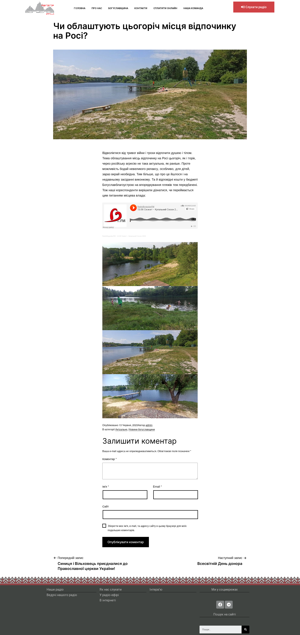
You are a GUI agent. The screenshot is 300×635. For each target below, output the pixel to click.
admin (149, 425)
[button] (253, 7)
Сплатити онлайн (165, 8)
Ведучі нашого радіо (62, 595)
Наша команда (193, 8)
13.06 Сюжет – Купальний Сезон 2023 (131, 236)
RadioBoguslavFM (108, 236)
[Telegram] (229, 605)
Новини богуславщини (142, 429)
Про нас (97, 8)
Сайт (105, 506)
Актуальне (121, 429)
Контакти (140, 8)
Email (157, 486)
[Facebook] (220, 605)
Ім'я (105, 486)
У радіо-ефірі (109, 595)
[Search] (245, 629)
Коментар (109, 459)
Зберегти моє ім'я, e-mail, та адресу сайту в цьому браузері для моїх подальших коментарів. (147, 528)
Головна (79, 8)
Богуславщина (118, 8)
